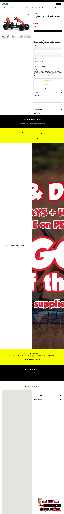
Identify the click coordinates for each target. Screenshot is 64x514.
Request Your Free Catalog (32, 138)
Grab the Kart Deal (16, 248)
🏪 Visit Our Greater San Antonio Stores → (48, 85)
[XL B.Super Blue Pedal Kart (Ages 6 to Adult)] (57, 42)
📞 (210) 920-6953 (47, 88)
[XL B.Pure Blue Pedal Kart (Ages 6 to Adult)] (35, 42)
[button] (59, 4)
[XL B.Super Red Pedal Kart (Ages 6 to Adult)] (41, 42)
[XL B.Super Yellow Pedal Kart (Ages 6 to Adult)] (46, 42)
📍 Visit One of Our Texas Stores (32, 374)
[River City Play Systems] (5, 4)
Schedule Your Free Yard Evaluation (32, 359)
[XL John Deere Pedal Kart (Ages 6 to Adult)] (52, 42)
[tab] (38, 52)
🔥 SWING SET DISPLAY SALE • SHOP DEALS (32, 0)
